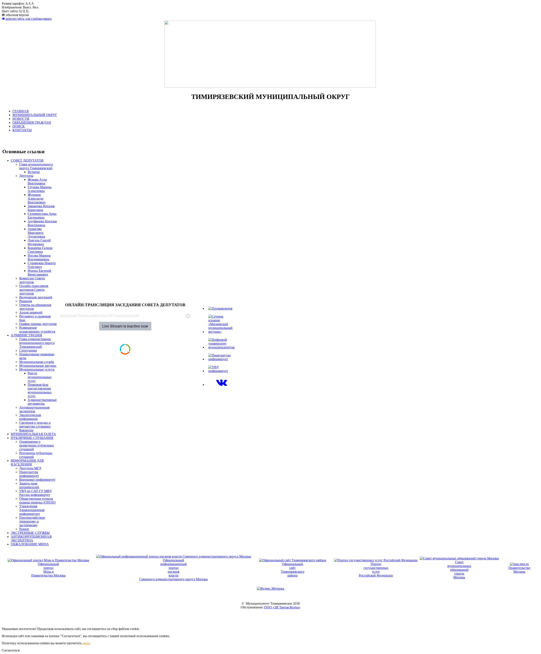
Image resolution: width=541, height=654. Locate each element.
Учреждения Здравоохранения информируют (31, 510)
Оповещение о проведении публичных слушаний (36, 445)
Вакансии (26, 430)
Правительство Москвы (519, 569)
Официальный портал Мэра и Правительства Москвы (48, 569)
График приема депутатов (38, 324)
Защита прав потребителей (29, 485)
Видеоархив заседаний (35, 297)
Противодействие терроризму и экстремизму (32, 521)
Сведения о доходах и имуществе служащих (35, 424)
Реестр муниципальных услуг (40, 377)
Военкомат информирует (37, 479)
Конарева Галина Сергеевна (40, 249)
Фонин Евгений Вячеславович (39, 272)
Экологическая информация (30, 417)
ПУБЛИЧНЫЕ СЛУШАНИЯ (32, 438)
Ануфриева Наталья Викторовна (42, 223)
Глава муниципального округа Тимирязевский (36, 166)
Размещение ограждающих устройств (37, 329)
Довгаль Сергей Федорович (39, 242)
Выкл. (27, 7)
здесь (86, 643)
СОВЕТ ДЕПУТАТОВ (27, 160)
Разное (24, 529)
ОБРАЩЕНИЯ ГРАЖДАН (31, 122)
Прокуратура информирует (29, 474)
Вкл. (36, 7)
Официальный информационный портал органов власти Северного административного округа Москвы (173, 569)
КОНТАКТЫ (22, 130)
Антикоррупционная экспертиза (34, 409)
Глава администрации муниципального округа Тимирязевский (37, 342)
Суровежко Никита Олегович (42, 265)
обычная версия (17, 15)
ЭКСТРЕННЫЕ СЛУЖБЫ (30, 533)
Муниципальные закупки (37, 365)
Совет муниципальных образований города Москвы (459, 569)
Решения (25, 301)
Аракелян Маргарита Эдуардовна (36, 232)
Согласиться (10, 650)
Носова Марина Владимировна (39, 257)
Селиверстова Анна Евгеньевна (42, 215)
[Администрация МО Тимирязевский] (221, 384)
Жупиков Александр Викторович (36, 198)
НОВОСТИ (20, 119)
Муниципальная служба (36, 362)
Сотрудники (28, 350)
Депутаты (26, 175)
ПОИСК (18, 126)
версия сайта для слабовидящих (28, 18)
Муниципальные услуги (37, 369)
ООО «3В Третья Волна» (282, 607)
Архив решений (30, 312)
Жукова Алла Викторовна (37, 181)
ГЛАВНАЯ (20, 111)
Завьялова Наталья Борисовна (41, 208)
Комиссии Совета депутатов (32, 280)
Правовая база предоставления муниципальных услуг (40, 390)
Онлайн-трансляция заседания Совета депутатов (33, 289)
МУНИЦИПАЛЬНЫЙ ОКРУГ (34, 115)
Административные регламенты (42, 401)
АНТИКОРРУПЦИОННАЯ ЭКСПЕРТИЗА (31, 538)
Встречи (34, 172)
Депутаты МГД (30, 468)
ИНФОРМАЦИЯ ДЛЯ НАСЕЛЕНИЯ (27, 462)
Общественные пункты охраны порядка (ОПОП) (37, 500)
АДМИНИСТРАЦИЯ (26, 335)
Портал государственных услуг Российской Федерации (376, 569)
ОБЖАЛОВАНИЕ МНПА (30, 544)
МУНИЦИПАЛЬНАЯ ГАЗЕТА (33, 434)
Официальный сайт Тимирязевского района (292, 569)
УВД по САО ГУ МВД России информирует (35, 493)
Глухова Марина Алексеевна (39, 189)
